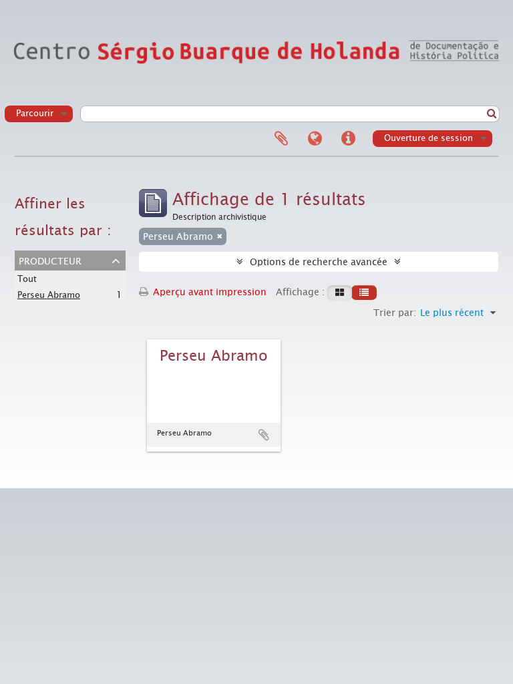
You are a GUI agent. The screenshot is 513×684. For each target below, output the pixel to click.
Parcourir (34, 113)
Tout (27, 279)
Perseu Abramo (48, 295)
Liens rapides (348, 139)
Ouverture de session (428, 138)
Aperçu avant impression (208, 292)
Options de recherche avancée (318, 261)
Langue (314, 139)
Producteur (50, 260)
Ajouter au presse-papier (264, 435)
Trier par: (394, 312)
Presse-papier (281, 139)
